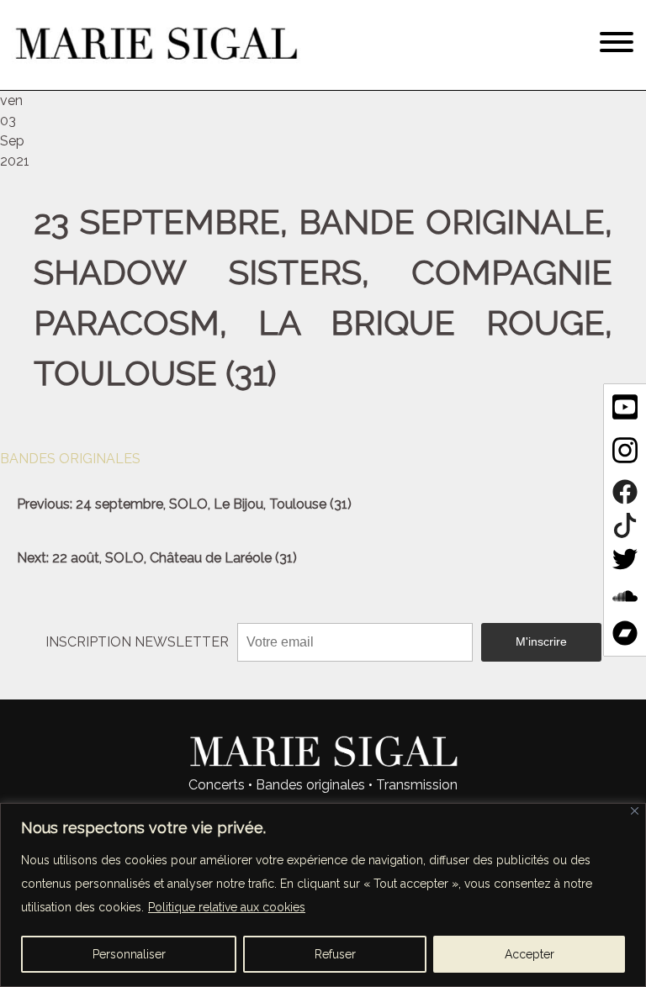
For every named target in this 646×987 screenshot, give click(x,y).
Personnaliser (129, 954)
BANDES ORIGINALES (70, 459)
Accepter (529, 954)
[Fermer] (634, 811)
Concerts (216, 785)
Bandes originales (310, 785)
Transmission (417, 785)
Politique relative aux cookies (226, 907)
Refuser (335, 954)
